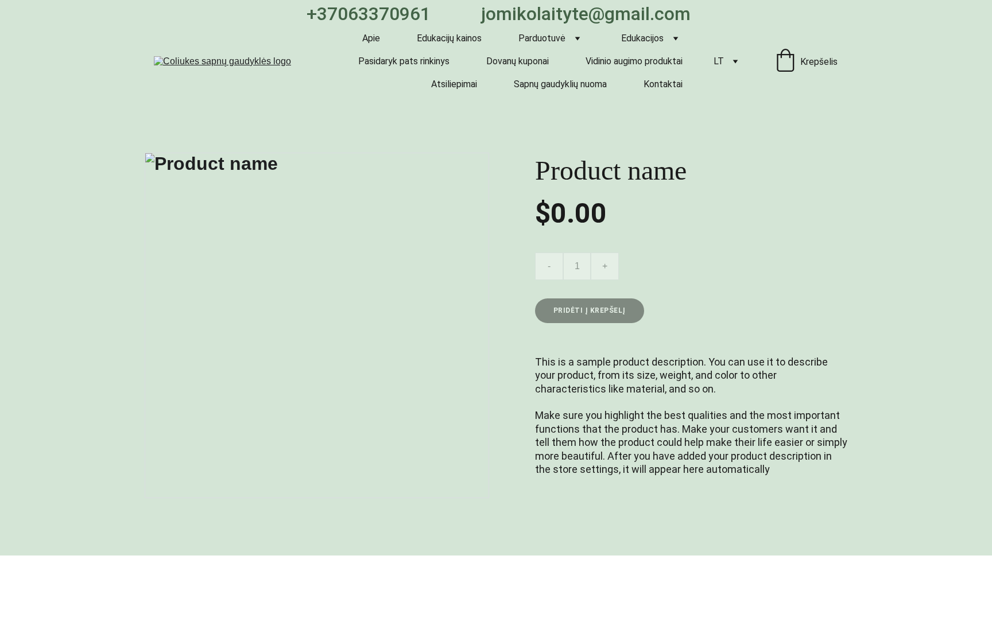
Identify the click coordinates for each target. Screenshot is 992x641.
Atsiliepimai (454, 84)
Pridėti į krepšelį (589, 310)
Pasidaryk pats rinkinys (404, 61)
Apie (371, 38)
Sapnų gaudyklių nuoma (560, 84)
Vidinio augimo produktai (634, 61)
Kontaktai (663, 84)
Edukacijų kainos (449, 38)
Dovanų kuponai (517, 61)
